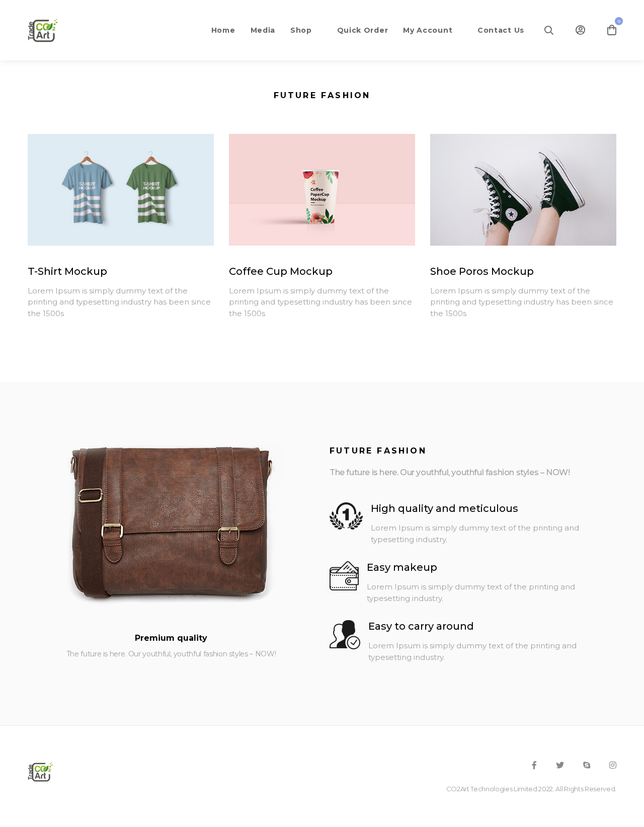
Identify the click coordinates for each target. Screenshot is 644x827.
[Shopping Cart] (611, 30)
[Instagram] (612, 765)
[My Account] (580, 30)
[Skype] (586, 765)
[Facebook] (534, 765)
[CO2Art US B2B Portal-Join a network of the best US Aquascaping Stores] (43, 30)
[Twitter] (560, 765)
